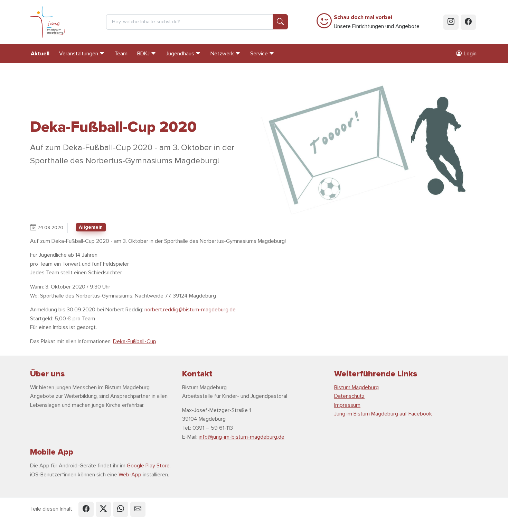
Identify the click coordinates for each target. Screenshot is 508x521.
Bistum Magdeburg (356, 387)
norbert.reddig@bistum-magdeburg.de (190, 309)
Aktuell (40, 53)
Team (121, 53)
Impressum (347, 405)
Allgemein (91, 227)
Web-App (130, 474)
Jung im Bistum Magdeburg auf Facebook (383, 413)
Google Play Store (148, 465)
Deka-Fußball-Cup (134, 341)
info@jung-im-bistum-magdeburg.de (241, 436)
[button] (86, 509)
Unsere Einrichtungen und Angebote (377, 22)
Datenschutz (349, 396)
